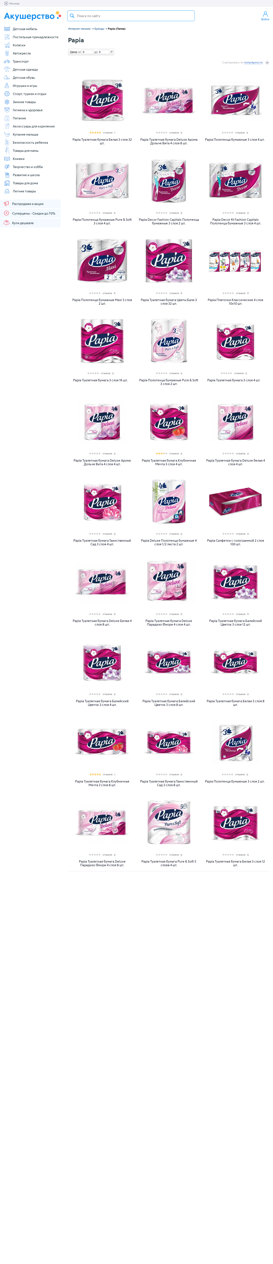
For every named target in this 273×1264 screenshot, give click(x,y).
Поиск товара (72, 15)
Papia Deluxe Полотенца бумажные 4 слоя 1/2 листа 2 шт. (169, 542)
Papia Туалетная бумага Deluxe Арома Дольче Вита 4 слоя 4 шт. (102, 462)
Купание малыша (25, 134)
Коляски (19, 45)
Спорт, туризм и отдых (29, 94)
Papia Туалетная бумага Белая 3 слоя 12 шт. (235, 863)
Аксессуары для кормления (34, 126)
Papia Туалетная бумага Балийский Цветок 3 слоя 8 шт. (168, 703)
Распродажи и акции (28, 204)
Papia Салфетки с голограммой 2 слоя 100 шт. (235, 542)
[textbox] (131, 15)
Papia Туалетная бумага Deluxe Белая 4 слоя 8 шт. (102, 622)
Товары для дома (25, 183)
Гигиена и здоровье (28, 110)
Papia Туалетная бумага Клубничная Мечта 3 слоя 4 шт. (169, 462)
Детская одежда (25, 69)
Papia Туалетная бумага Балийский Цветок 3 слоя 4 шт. (102, 703)
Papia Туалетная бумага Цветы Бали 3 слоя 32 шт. (169, 301)
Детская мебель (25, 29)
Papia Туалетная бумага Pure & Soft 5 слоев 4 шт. (168, 863)
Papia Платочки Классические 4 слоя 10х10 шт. (235, 301)
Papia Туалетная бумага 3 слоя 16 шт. (100, 380)
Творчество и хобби (28, 167)
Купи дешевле (23, 223)
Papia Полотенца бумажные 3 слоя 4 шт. (235, 139)
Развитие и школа (26, 175)
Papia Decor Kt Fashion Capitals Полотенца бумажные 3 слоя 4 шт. (235, 221)
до (95, 51)
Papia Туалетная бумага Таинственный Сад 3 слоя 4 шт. (102, 542)
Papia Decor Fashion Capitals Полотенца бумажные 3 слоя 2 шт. (169, 221)
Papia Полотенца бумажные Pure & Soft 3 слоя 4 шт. (102, 221)
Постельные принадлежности (35, 37)
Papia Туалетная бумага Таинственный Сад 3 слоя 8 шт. (169, 783)
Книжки (19, 159)
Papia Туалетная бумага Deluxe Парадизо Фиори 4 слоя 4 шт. (168, 622)
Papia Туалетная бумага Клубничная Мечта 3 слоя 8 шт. (102, 783)
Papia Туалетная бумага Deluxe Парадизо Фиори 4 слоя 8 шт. (102, 863)
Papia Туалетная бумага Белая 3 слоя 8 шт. (235, 703)
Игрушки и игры (25, 86)
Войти (265, 19)
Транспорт (21, 61)
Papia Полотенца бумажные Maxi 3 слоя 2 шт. (102, 301)
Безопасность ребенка (30, 142)
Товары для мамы (25, 150)
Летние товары (24, 191)
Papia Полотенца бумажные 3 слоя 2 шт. (235, 781)
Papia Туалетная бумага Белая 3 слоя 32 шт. (102, 141)
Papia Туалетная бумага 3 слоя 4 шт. (233, 380)
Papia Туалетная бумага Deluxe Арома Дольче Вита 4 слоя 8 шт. (168, 141)
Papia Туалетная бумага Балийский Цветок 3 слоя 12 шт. (235, 622)
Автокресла (22, 53)
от (79, 51)
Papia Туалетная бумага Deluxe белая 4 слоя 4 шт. (235, 462)
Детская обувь (24, 77)
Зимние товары (24, 102)
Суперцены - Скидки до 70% (33, 213)
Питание (19, 118)
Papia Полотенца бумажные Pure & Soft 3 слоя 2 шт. (168, 382)
